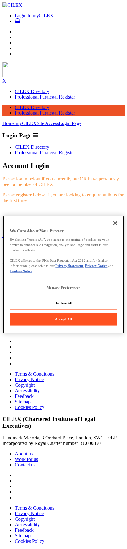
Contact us (25, 464)
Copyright (25, 385)
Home (9, 123)
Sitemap (23, 401)
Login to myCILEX (34, 15)
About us (24, 453)
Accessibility (27, 390)
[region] (63, 274)
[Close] (115, 223)
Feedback (24, 396)
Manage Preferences (63, 287)
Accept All (63, 319)
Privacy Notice (29, 379)
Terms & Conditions (34, 374)
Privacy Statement (69, 266)
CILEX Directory (32, 91)
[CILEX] (12, 5)
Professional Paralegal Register (45, 96)
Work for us (26, 459)
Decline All (63, 303)
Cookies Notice (21, 271)
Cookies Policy (29, 407)
